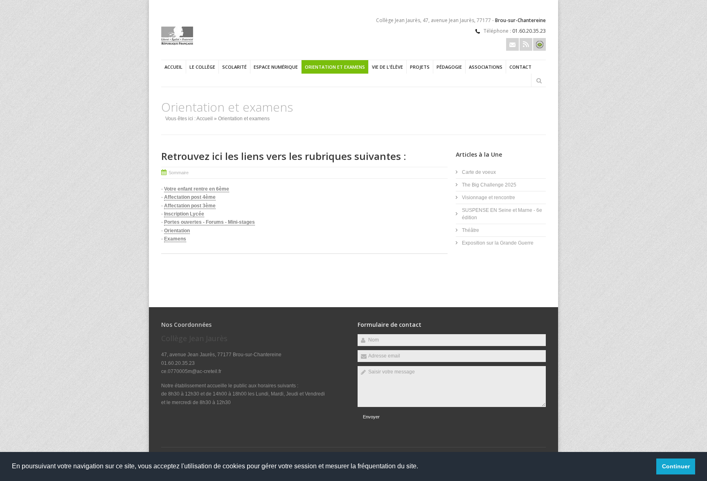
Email (512, 44)
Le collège (202, 67)
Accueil (173, 67)
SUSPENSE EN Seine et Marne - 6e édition (502, 213)
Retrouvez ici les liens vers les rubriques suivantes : (283, 156)
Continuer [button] (676, 466)
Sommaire (179, 172)
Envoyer (371, 416)
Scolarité (234, 67)
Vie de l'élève (387, 67)
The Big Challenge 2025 (489, 185)
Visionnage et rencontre (488, 197)
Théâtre (470, 230)
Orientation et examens (335, 67)
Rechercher (539, 81)
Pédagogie (449, 67)
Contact (520, 67)
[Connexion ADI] (539, 44)
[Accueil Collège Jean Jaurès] (177, 43)
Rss (526, 44)
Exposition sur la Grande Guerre (498, 243)
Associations (485, 67)
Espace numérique (276, 67)
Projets (420, 67)
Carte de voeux (479, 172)
